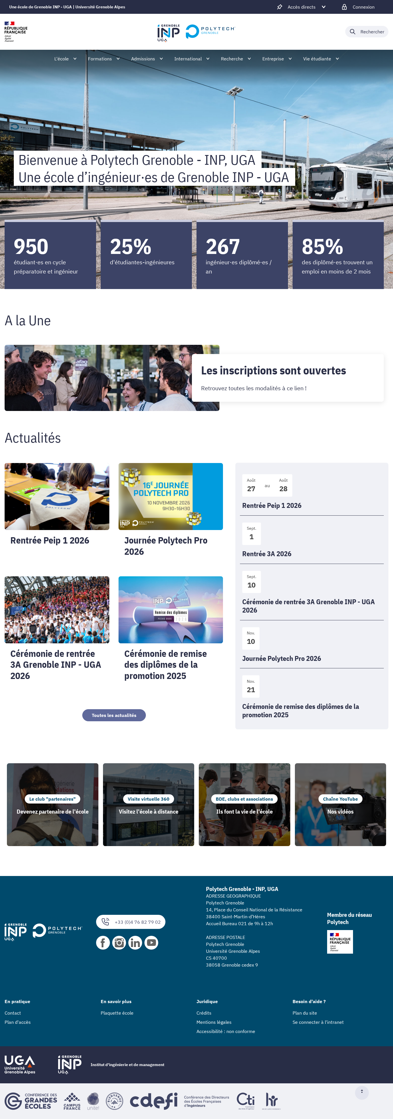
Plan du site (305, 1013)
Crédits (204, 1013)
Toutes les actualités (114, 715)
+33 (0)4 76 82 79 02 (138, 922)
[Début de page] (364, 1093)
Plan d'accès (18, 1022)
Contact (13, 1013)
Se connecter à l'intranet (318, 1022)
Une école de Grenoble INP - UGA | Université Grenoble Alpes (67, 6)
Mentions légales (214, 1022)
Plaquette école (117, 1013)
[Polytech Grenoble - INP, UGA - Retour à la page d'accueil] (196, 31)
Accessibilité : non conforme (226, 1031)
